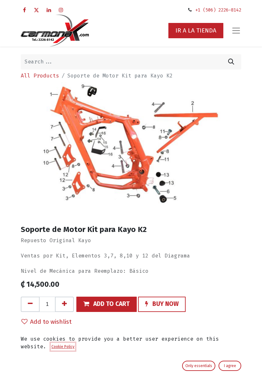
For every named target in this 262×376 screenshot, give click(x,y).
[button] (106, 304)
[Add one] (64, 304)
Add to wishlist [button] (51, 321)
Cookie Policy (62, 346)
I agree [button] (230, 366)
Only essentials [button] (198, 366)
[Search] (231, 61)
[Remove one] (30, 304)
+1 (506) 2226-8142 (218, 10)
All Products (40, 75)
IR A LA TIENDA (195, 30)
